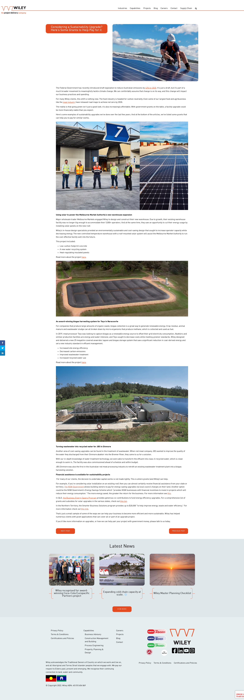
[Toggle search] (196, 9)
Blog (156, 8)
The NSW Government (74, 487)
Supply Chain (186, 8)
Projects (147, 8)
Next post (65, 531)
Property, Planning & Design (94, 651)
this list (123, 501)
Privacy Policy (57, 631)
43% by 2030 (150, 88)
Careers (164, 8)
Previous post (178, 531)
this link (84, 509)
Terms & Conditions (59, 634)
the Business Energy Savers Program (79, 498)
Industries (122, 8)
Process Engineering (94, 646)
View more (122, 609)
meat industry (69, 102)
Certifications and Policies (62, 638)
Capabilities (135, 8)
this (169, 494)
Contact (174, 8)
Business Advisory (93, 634)
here (84, 257)
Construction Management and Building (96, 640)
